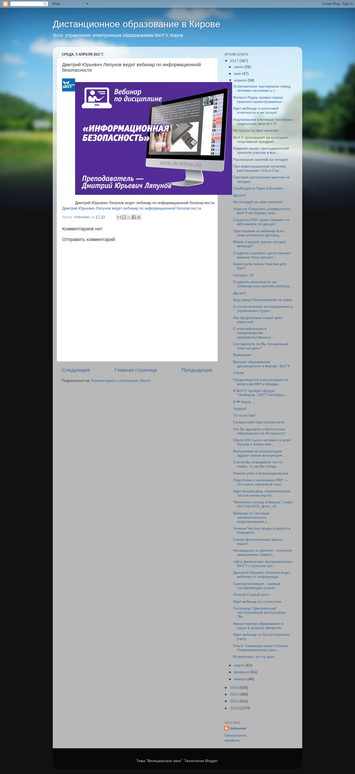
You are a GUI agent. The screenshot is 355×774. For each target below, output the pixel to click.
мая (238, 74)
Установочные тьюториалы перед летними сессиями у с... (262, 88)
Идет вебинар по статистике (257, 602)
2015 (234, 694)
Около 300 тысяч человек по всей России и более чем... (262, 442)
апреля (241, 80)
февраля (242, 672)
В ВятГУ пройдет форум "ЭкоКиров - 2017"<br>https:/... (260, 393)
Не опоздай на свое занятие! (257, 202)
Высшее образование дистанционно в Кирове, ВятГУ (261, 364)
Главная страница (136, 370)
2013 (234, 708)
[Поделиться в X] (129, 217)
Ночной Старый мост (251, 595)
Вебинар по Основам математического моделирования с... (251, 517)
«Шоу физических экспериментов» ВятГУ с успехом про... (262, 564)
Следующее (76, 370)
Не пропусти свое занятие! (256, 130)
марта (240, 665)
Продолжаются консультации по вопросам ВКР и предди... (260, 382)
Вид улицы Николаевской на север (262, 300)
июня (239, 67)
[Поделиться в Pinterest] (138, 217)
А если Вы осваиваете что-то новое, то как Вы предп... (257, 464)
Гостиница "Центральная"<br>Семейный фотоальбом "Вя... (259, 612)
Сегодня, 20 (243, 275)
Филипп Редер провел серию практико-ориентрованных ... (259, 100)
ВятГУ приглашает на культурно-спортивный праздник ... (261, 140)
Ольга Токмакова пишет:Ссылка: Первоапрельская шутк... (261, 648)
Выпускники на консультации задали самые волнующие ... (259, 453)
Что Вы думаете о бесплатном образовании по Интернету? (259, 431)
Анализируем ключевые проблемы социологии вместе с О (262, 122)
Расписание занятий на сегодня (260, 160)
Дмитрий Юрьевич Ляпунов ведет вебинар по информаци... (261, 575)
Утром (238, 373)
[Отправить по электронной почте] (119, 217)
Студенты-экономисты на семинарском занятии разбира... (263, 284)
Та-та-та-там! (244, 415)
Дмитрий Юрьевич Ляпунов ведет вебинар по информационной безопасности (131, 208)
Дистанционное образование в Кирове (136, 24)
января (240, 679)
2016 (234, 688)
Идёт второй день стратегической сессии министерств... (261, 493)
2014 (234, 701)
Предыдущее (197, 370)
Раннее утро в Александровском (260, 473)
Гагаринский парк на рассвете (259, 422)
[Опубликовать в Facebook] (133, 217)
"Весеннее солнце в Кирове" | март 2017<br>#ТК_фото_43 (263, 504)
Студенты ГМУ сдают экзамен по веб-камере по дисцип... (261, 222)
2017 (234, 61)
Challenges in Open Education (258, 188)
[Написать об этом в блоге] (124, 217)
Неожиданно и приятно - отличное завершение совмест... (262, 553)
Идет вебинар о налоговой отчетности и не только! (256, 110)
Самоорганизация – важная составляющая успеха (257, 586)
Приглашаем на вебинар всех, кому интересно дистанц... (259, 233)
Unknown (237, 728)
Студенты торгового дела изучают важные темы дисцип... (262, 255)
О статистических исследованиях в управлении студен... (263, 309)
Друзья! (239, 195)
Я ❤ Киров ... (244, 402)
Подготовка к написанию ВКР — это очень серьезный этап (260, 482)
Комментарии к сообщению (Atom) (121, 381)
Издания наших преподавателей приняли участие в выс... (261, 150)
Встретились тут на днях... (255, 657)
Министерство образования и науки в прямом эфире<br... (259, 626)
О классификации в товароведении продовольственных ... (254, 333)
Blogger (211, 761)
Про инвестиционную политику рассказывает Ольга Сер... (259, 168)
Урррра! (240, 409)
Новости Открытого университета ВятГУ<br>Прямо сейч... (261, 211)
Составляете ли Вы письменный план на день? (260, 346)
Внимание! (242, 355)
